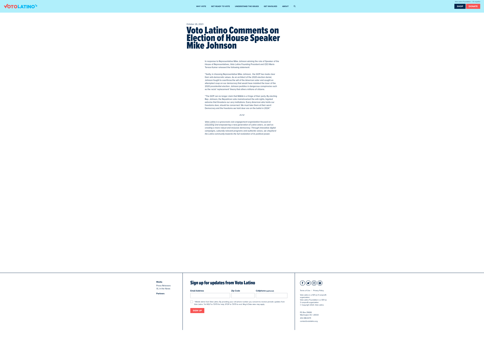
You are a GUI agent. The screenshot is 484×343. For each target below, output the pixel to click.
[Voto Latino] (20, 6)
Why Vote (201, 6)
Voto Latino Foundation (463, 2)
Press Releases (163, 285)
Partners (160, 293)
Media (159, 282)
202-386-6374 (305, 318)
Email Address (197, 290)
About (285, 6)
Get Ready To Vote (220, 6)
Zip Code (235, 290)
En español (476, 2)
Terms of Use (305, 290)
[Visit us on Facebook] (302, 283)
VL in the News (163, 288)
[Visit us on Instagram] (314, 283)
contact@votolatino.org (309, 321)
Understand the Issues (247, 6)
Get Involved (270, 6)
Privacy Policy (318, 290)
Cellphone (265, 290)
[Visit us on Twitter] (308, 283)
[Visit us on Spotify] (319, 283)
